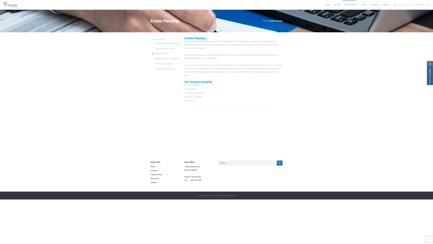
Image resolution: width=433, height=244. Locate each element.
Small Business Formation (165, 69)
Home (265, 21)
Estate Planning (162, 54)
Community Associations (165, 48)
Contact (154, 182)
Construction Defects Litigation (167, 43)
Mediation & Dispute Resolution (167, 59)
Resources (155, 178)
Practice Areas (159, 39)
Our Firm (154, 171)
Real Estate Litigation (163, 64)
